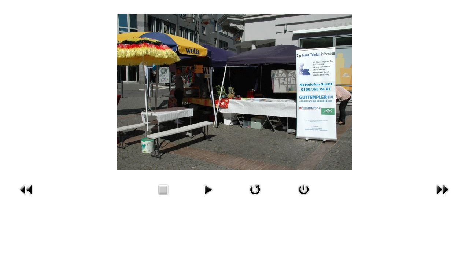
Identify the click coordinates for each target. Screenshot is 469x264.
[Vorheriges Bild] (26, 188)
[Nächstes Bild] (442, 188)
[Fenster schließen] (303, 188)
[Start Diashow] (208, 188)
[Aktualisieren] (255, 188)
